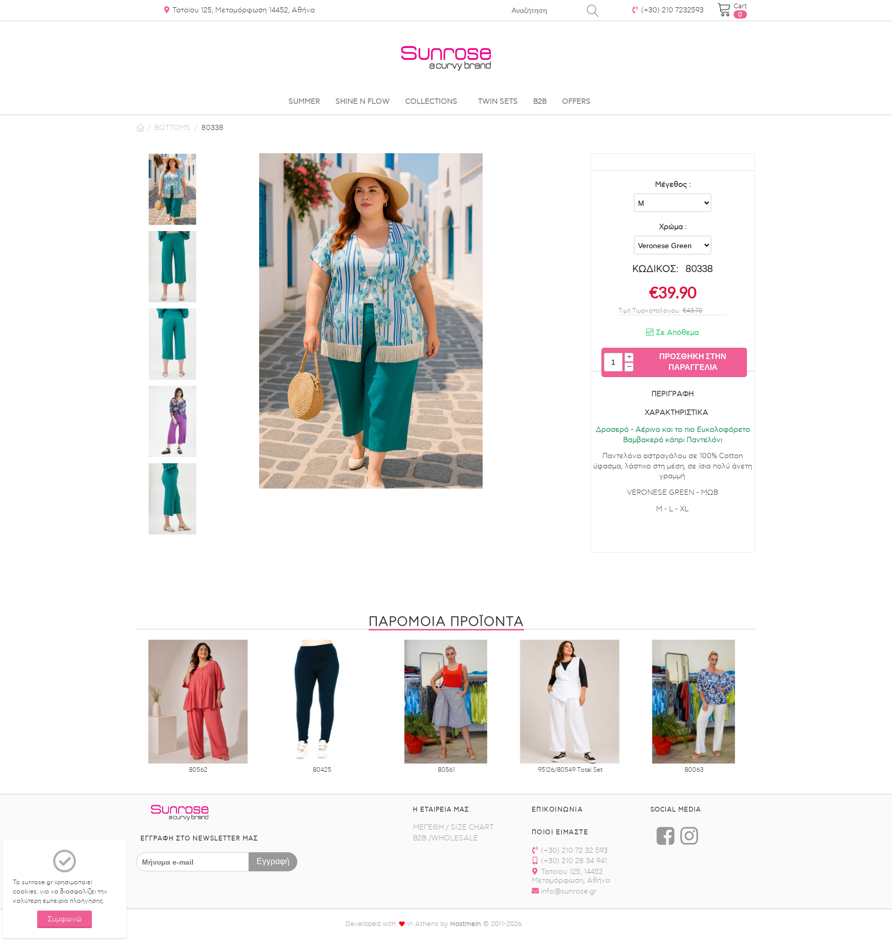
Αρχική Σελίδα (140, 128)
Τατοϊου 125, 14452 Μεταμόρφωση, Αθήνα (571, 876)
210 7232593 (672, 10)
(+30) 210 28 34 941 (573, 861)
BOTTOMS (172, 128)
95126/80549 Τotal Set (570, 769)
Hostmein (465, 924)
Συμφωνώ (64, 919)
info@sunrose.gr (568, 891)
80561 (446, 769)
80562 (198, 769)
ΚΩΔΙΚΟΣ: (655, 269)
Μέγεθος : (673, 185)
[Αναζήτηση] (593, 10)
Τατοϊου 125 (242, 10)
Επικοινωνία (557, 809)
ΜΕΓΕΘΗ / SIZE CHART (453, 827)
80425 (322, 769)
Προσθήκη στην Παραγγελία (692, 361)
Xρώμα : (673, 227)
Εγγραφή (273, 861)
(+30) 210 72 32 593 (573, 851)
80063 (694, 769)
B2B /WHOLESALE (445, 838)
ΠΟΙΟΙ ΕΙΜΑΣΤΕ (560, 832)
